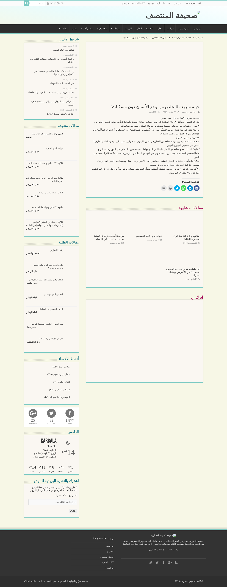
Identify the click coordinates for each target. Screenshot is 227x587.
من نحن (177, 3)
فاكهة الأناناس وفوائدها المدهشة (47, 207)
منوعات (117, 28)
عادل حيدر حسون (189, 112)
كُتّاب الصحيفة (138, 3)
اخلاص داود (64, 382)
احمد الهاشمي (33, 253)
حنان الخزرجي (32, 151)
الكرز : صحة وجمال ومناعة (50, 192)
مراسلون (125, 3)
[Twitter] (51, 3)
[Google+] (58, 3)
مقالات (64, 28)
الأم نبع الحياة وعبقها (53, 294)
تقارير (74, 28)
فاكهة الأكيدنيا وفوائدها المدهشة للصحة (44, 163)
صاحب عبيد (64, 366)
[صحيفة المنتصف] (173, 14)
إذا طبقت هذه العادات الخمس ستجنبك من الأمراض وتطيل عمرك (183, 272)
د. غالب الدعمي (62, 389)
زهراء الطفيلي (33, 341)
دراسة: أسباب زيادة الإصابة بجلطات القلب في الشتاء (109, 237)
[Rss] (62, 3)
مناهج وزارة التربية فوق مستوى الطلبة (186, 237)
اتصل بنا (166, 3)
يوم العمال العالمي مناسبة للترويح (47, 324)
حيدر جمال (31, 327)
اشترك (73, 510)
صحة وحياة (102, 28)
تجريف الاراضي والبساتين (51, 338)
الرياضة (128, 28)
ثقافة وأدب (88, 28)
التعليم (139, 28)
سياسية (170, 28)
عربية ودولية (183, 28)
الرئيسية (197, 28)
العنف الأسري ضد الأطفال (50, 309)
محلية (159, 28)
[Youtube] (47, 3)
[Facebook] (55, 3)
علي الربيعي (31, 271)
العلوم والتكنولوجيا (183, 37)
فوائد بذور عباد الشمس (149, 235)
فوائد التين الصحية (54, 148)
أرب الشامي (32, 283)
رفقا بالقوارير (56, 250)
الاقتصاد (149, 28)
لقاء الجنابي (31, 297)
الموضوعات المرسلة (60, 397)
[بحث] (26, 3)
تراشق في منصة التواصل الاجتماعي (46, 279)
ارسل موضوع (154, 3)
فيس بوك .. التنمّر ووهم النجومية (47, 133)
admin (29, 137)
